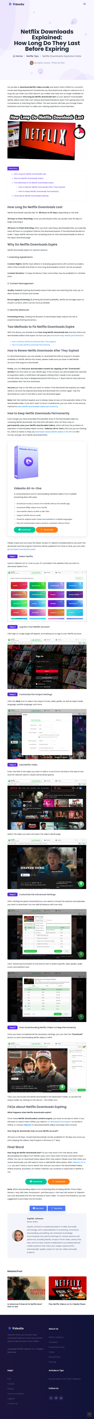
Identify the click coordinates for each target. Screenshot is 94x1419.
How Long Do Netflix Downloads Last (30, 174)
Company (53, 1342)
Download (26, 529)
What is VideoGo (56, 1337)
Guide (51, 1352)
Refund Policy (55, 1357)
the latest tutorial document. (23, 549)
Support (11, 1399)
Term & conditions (15, 1394)
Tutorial (10, 1384)
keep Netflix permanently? (72, 335)
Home (19, 56)
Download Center (57, 1347)
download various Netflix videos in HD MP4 (54, 431)
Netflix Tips (32, 56)
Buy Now (39, 1208)
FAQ (9, 1379)
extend (53, 335)
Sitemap (52, 1362)
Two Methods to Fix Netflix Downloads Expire (34, 182)
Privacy (10, 1389)
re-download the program (59, 1121)
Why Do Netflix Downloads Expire (28, 178)
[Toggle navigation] (84, 4)
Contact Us (12, 1403)
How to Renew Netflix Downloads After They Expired (41, 187)
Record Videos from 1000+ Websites (65, 1379)
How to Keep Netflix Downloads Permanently (38, 191)
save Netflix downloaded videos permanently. (38, 406)
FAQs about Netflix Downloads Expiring (31, 195)
